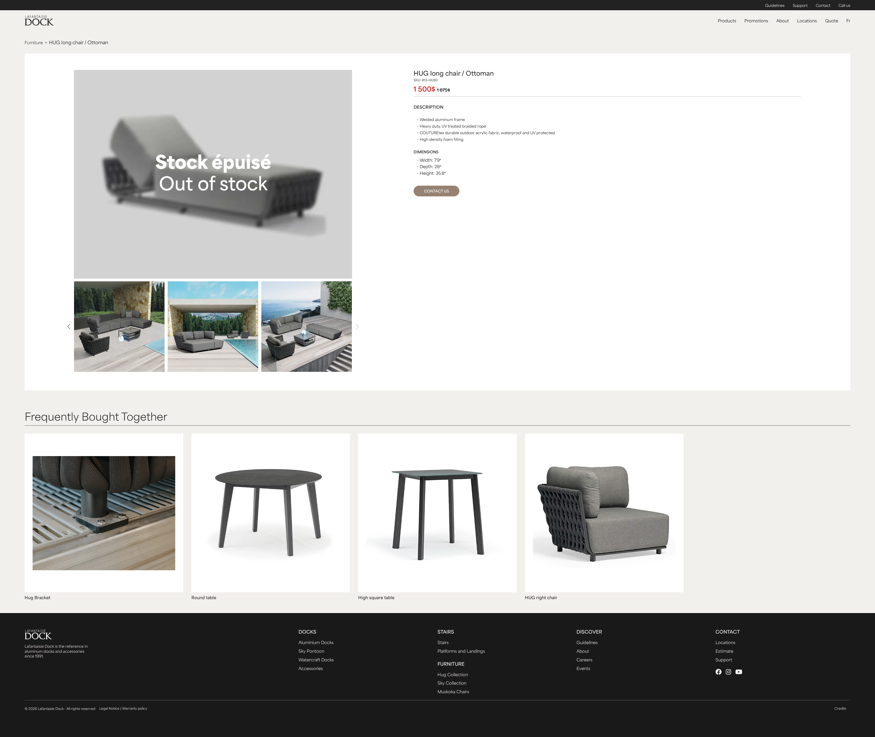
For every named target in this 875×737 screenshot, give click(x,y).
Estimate (724, 651)
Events (583, 668)
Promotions (756, 20)
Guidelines (775, 5)
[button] (69, 327)
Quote (831, 20)
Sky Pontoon (311, 651)
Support (800, 5)
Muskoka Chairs (453, 691)
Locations (807, 20)
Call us (844, 5)
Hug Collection (453, 674)
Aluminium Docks (316, 642)
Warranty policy (134, 708)
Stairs (443, 642)
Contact (823, 5)
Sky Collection (452, 683)
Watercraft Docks (316, 659)
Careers (584, 659)
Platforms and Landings (461, 651)
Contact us (436, 190)
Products (727, 20)
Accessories (311, 668)
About (782, 20)
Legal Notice (109, 708)
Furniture (34, 42)
